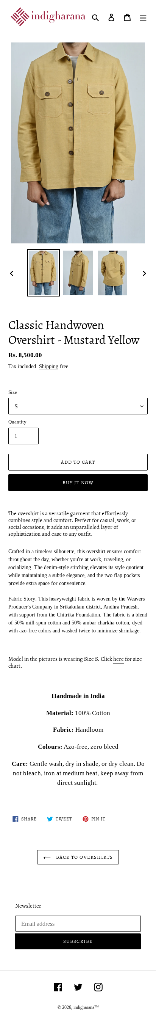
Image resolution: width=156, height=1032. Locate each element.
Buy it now (78, 482)
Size (12, 392)
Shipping (48, 366)
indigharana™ (86, 1007)
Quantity (17, 422)
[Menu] (143, 17)
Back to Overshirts (84, 857)
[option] (44, 272)
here (118, 659)
